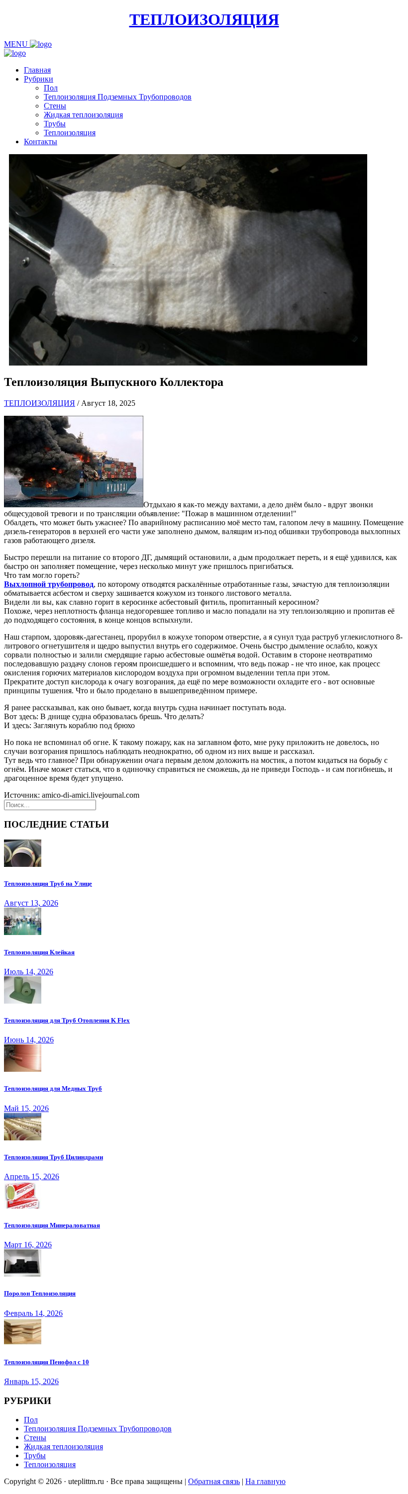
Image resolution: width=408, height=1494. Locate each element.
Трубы (55, 123)
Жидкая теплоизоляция (83, 114)
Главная (37, 70)
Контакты (40, 141)
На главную (265, 1481)
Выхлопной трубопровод (49, 584)
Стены (55, 105)
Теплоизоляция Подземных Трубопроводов (118, 97)
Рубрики (38, 79)
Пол (51, 88)
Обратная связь (214, 1481)
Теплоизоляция (70, 132)
